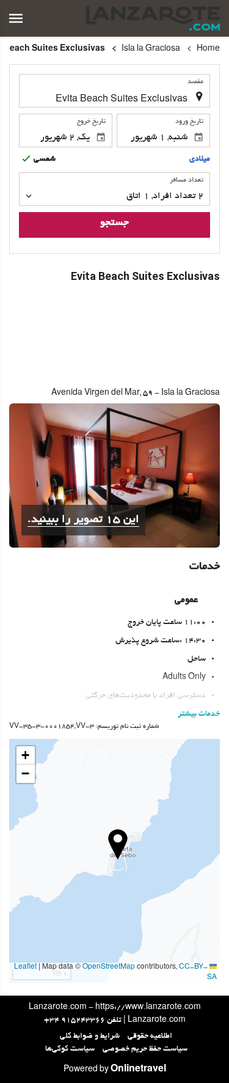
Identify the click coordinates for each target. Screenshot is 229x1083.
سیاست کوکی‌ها (70, 1049)
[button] (16, 18)
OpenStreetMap (108, 967)
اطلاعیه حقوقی (150, 1036)
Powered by (115, 1070)
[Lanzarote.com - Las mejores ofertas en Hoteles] (153, 18)
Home (208, 49)
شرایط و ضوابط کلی (90, 1036)
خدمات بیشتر (199, 714)
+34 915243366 (74, 1020)
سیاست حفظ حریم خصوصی (145, 1049)
